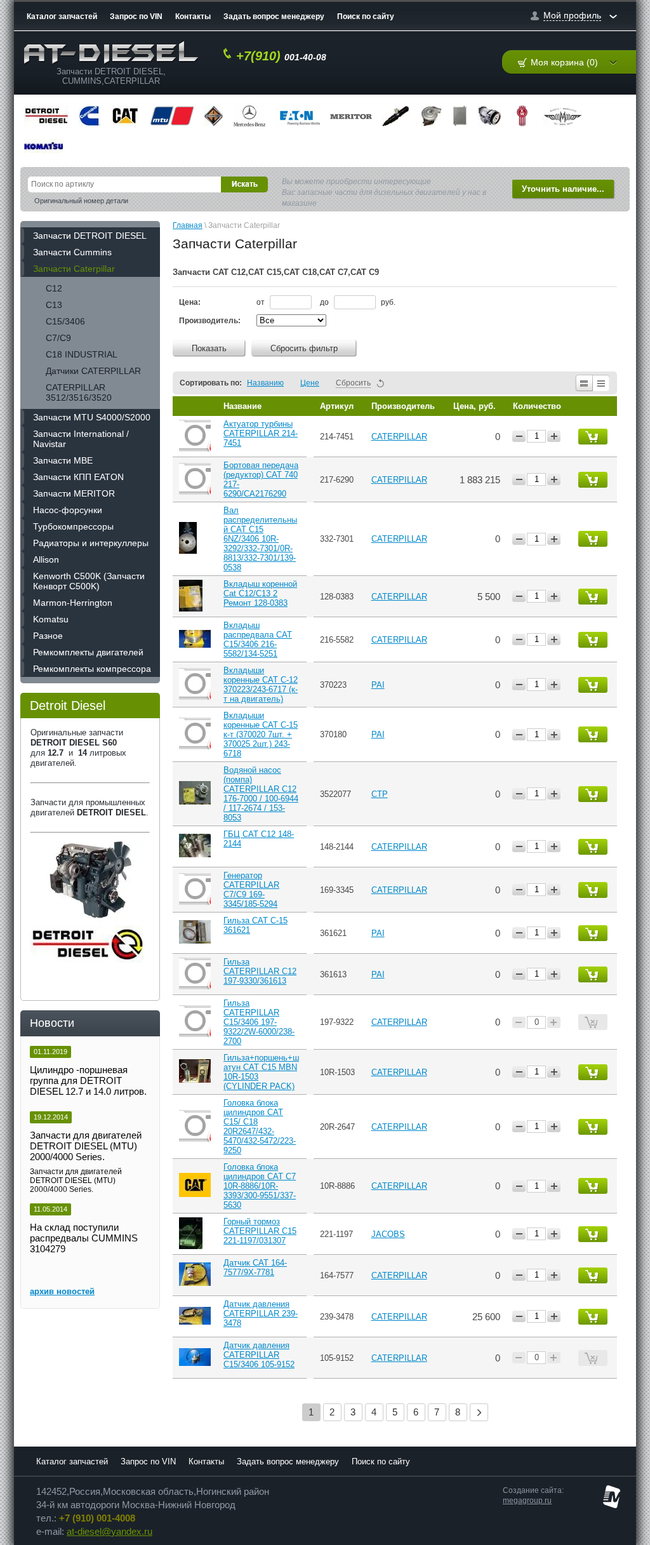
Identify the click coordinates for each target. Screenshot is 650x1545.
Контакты (193, 16)
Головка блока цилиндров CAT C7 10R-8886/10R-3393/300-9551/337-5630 (259, 1186)
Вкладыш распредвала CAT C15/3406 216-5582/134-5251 (257, 639)
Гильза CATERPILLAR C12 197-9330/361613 (259, 971)
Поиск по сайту (365, 16)
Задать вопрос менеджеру (273, 16)
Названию (265, 382)
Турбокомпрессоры (73, 526)
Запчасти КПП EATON (78, 477)
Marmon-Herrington (72, 603)
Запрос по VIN (136, 16)
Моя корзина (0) (564, 62)
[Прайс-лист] (601, 383)
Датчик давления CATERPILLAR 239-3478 (260, 1313)
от (261, 302)
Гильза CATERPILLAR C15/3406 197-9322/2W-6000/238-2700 (259, 1022)
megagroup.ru (527, 1500)
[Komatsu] (43, 146)
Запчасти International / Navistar (81, 439)
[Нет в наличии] (592, 1022)
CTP (379, 794)
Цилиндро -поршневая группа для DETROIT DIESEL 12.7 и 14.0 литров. (88, 1080)
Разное (48, 636)
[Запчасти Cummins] (90, 116)
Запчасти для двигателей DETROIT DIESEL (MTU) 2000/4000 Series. (86, 1146)
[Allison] (489, 116)
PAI (378, 685)
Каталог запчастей (62, 16)
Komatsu (51, 619)
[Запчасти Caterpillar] (125, 116)
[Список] (583, 383)
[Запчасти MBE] (249, 116)
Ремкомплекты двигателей (88, 652)
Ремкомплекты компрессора (92, 669)
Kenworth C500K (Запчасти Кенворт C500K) (89, 581)
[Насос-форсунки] (396, 116)
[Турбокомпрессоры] (431, 116)
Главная (187, 225)
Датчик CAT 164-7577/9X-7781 (255, 1267)
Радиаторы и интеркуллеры (91, 543)
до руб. (357, 302)
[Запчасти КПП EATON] (297, 116)
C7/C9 (58, 338)
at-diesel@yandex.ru (109, 1532)
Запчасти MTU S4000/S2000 (91, 417)
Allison (46, 559)
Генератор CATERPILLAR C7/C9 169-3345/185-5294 (251, 890)
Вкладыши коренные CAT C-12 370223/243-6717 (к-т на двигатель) (260, 684)
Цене (309, 382)
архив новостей (62, 1291)
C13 (54, 305)
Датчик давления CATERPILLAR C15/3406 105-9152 (259, 1355)
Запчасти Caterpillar (74, 269)
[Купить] (592, 437)
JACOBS (388, 1234)
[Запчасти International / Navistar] (213, 116)
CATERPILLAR (399, 436)
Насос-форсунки (67, 510)
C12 (54, 288)
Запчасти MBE (63, 460)
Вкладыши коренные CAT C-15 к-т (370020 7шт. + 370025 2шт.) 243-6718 (260, 734)
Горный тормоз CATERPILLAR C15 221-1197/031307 (259, 1231)
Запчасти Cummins (72, 252)
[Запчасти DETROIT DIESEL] (46, 116)
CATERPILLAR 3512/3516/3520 (79, 392)
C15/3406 (65, 321)
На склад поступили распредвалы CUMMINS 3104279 (84, 1238)
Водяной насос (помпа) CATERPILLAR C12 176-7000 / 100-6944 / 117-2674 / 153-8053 (260, 793)
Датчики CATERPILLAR (93, 371)
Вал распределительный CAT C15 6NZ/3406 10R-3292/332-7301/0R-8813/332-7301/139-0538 (260, 538)
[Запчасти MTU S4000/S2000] (171, 116)
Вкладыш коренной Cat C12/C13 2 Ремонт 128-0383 (260, 593)
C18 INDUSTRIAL (81, 354)
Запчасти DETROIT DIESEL (90, 236)
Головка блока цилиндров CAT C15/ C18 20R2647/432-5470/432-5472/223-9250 (259, 1126)
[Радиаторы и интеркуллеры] (460, 116)
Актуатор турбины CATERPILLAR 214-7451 (260, 433)
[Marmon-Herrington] (563, 116)
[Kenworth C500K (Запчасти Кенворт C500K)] (522, 116)
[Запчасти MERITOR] (351, 116)
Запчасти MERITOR (74, 493)
